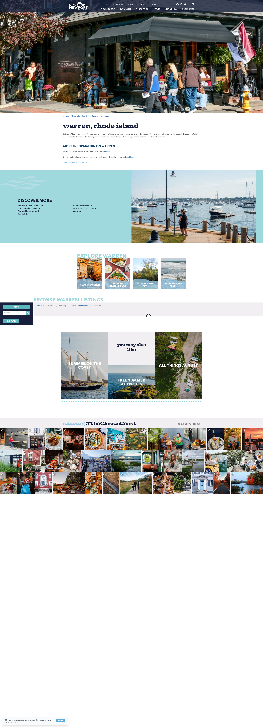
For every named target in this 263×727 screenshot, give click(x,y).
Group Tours (118, 4)
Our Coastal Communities (92, 116)
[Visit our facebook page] (177, 4)
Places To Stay (108, 9)
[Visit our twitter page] (185, 4)
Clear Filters (11, 321)
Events (156, 9)
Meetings (105, 4)
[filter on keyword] (28, 313)
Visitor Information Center (85, 208)
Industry (153, 4)
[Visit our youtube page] (194, 424)
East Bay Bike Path (145, 285)
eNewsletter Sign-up (82, 205)
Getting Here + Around (28, 211)
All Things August (178, 365)
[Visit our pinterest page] (190, 424)
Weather (77, 211)
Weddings (141, 4)
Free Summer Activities (131, 381)
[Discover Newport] (78, 6)
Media (130, 4)
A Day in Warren (90, 284)
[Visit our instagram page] (181, 4)
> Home (66, 116)
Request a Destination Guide (30, 205)
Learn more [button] (14, 722)
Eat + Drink (125, 9)
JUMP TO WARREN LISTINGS (75, 162)
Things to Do (142, 9)
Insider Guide (188, 9)
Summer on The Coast (84, 365)
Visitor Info (171, 9)
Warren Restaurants (117, 285)
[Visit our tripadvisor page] (198, 424)
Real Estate (22, 214)
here (108, 151)
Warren (107, 116)
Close (16, 307)
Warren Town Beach (173, 285)
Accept (60, 720)
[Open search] (193, 4)
